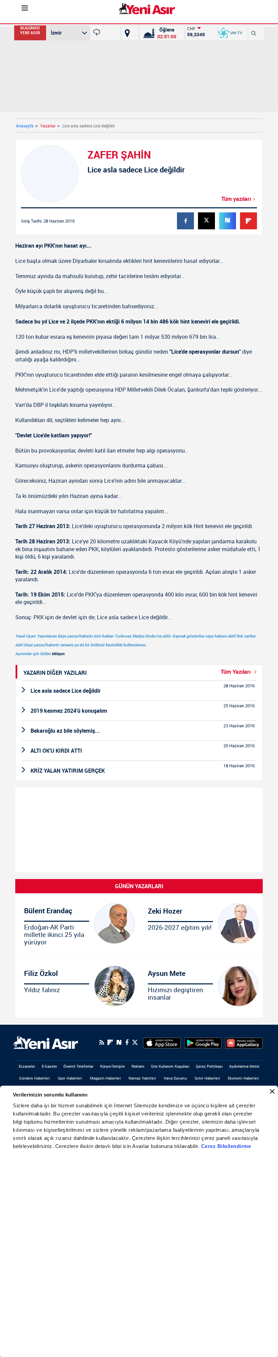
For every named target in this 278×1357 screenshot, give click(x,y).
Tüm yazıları (236, 199)
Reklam (138, 1066)
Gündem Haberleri (34, 1078)
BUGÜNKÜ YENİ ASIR (30, 30)
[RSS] (101, 1042)
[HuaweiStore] (244, 1042)
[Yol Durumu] (127, 33)
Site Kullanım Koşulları (170, 1066)
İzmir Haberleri (207, 1078)
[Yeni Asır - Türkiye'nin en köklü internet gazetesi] (147, 8)
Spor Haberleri (70, 1078)
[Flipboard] (110, 1042)
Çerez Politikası (209, 1066)
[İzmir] (105, 32)
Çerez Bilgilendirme (226, 1146)
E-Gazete (49, 1066)
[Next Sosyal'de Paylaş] (119, 1042)
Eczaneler (27, 1066)
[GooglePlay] (203, 1042)
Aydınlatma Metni (244, 1066)
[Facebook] (126, 1042)
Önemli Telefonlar (78, 1066)
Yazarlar (48, 125)
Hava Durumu (175, 1078)
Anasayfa (25, 125)
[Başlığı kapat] (272, 1091)
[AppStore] (162, 1042)
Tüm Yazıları (236, 671)
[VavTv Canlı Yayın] (230, 33)
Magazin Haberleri (105, 1078)
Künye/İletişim (112, 1066)
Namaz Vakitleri (142, 1078)
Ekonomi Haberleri (243, 1078)
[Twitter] (135, 1042)
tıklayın (58, 653)
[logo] (46, 1042)
